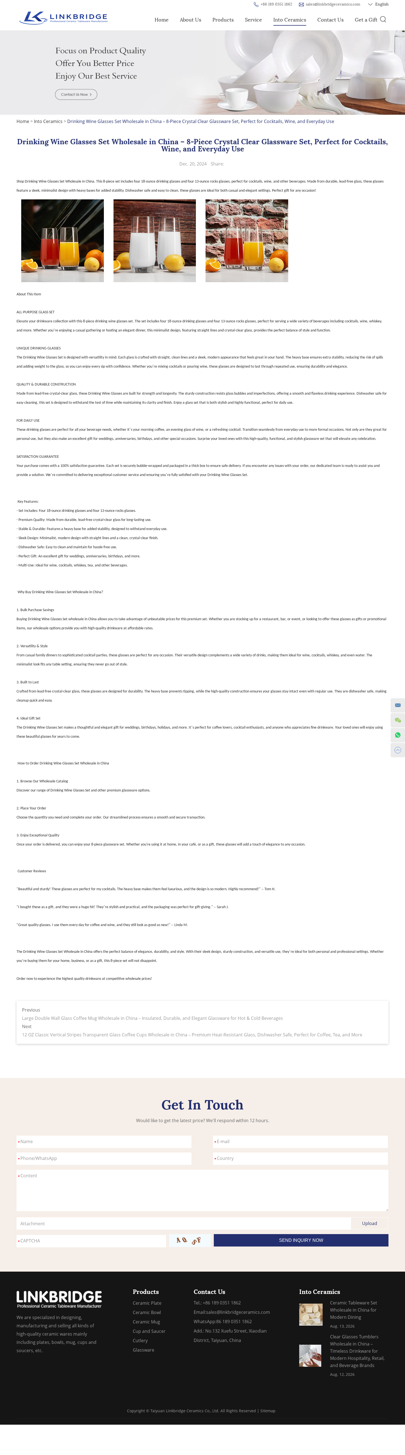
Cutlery (140, 1341)
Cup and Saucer (149, 1331)
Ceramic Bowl (147, 1312)
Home (162, 20)
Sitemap (268, 1410)
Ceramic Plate (147, 1303)
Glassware (143, 1350)
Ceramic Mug (146, 1322)
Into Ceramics (289, 20)
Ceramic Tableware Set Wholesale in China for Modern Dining (353, 1310)
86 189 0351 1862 (234, 1321)
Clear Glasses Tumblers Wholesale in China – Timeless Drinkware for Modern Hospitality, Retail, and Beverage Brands (357, 1351)
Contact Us (330, 20)
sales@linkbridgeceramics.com (333, 4)
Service (253, 20)
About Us (190, 20)
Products (223, 20)
